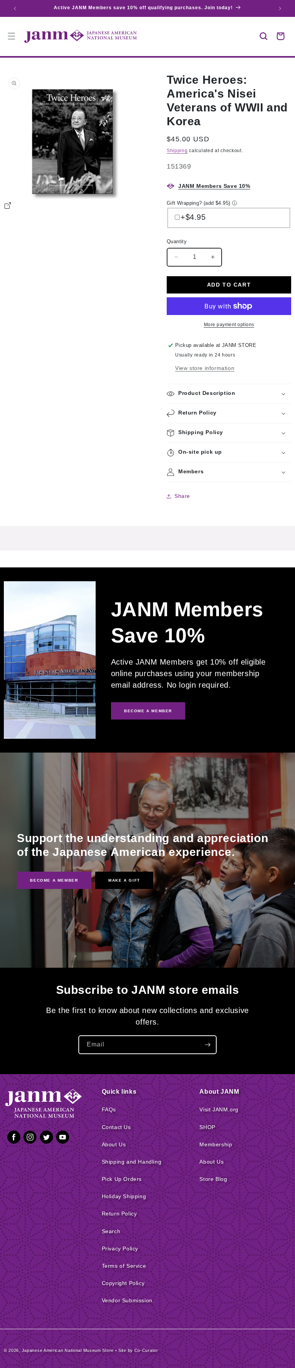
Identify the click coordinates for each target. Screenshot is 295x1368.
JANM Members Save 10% (214, 186)
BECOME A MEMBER (148, 711)
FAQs (109, 1109)
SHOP (207, 1127)
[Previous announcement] (15, 8)
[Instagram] (29, 1139)
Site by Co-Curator (138, 1350)
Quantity (177, 241)
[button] (263, 36)
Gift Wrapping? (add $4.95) (198, 203)
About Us (114, 1144)
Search (111, 1231)
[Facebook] (13, 1139)
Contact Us (116, 1127)
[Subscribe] (207, 1044)
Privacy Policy (120, 1248)
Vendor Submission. (128, 1300)
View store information (204, 368)
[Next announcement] (280, 8)
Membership (215, 1144)
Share (182, 496)
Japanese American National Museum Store (68, 1350)
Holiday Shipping (124, 1196)
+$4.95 (193, 217)
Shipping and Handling (132, 1162)
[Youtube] (62, 1139)
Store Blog (213, 1179)
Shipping (177, 150)
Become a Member (54, 880)
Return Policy (119, 1213)
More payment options (229, 324)
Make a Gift (124, 880)
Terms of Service (124, 1266)
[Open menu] (11, 36)
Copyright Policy (123, 1283)
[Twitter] (46, 1139)
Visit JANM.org (218, 1109)
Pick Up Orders (122, 1179)
